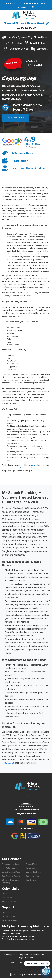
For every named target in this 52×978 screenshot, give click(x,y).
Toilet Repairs (31, 868)
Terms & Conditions (10, 920)
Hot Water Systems (17, 37)
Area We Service (9, 901)
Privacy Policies (8, 916)
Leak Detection (37, 43)
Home (4, 893)
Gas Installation (32, 876)
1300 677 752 (9, 763)
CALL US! (32, 61)
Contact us (24, 468)
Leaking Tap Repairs (34, 872)
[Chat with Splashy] (46, 971)
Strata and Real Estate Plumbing (11, 881)
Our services (7, 897)
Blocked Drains (41, 37)
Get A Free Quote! (15, 117)
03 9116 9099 (26, 806)
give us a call (32, 465)
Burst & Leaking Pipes (11, 872)
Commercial (42, 48)
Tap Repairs (31, 880)
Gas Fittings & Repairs (11, 876)
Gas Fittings (17, 43)
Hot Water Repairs (9, 868)
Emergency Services (20, 48)
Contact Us (6, 912)
